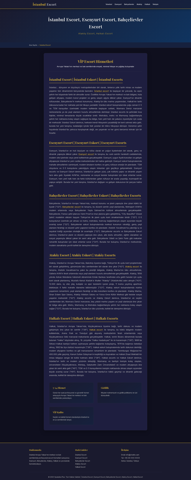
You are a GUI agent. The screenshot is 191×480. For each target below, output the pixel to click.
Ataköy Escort (80, 464)
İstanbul (44, 4)
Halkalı (147, 4)
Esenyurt (118, 4)
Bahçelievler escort (71, 207)
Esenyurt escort (86, 154)
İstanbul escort (101, 91)
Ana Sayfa (33, 45)
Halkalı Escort (80, 467)
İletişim (155, 4)
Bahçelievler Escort (82, 461)
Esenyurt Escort (81, 458)
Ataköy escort (132, 266)
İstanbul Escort (80, 455)
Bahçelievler (129, 4)
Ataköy (139, 4)
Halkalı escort (96, 330)
